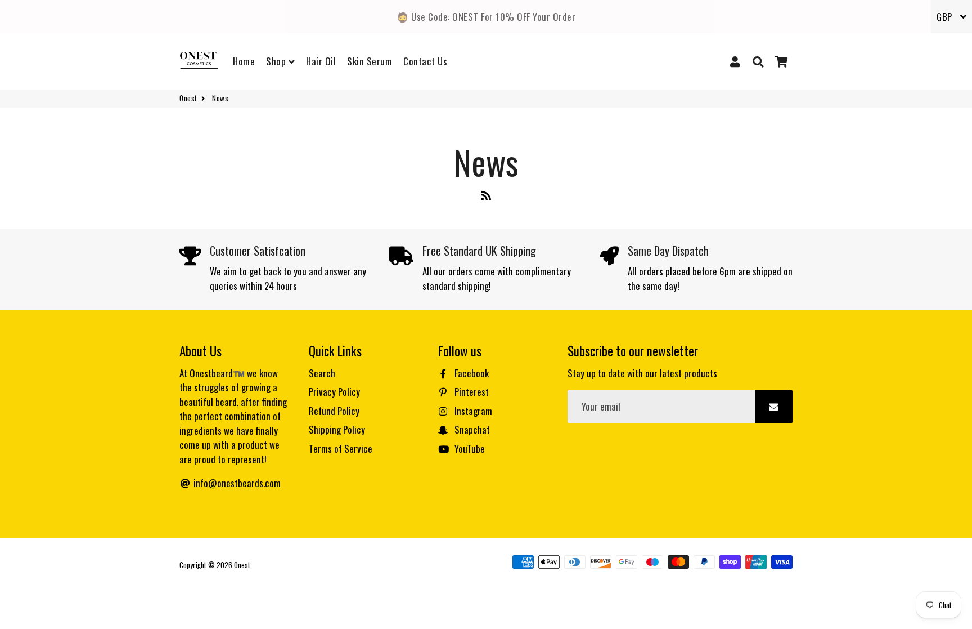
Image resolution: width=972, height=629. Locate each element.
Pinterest (470, 392)
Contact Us (425, 61)
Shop (277, 61)
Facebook (470, 373)
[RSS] (486, 197)
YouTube (468, 448)
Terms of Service (340, 448)
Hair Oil (321, 61)
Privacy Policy (334, 392)
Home (244, 61)
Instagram (472, 411)
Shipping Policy (337, 429)
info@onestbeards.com (236, 483)
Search (322, 373)
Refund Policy (334, 411)
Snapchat (471, 429)
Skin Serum (369, 61)
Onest (188, 98)
